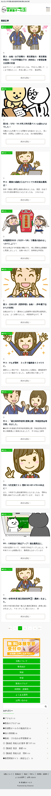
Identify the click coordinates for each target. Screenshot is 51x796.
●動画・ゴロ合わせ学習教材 (17, 738)
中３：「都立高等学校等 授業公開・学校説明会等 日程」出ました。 (25, 423)
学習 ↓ (32, 774)
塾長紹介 (22, 666)
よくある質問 (21, 694)
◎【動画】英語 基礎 (14, 748)
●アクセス (9, 718)
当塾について (21, 661)
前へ (10, 628)
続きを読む (25, 78)
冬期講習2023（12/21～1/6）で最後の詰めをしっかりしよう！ (24, 242)
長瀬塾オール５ (26, 782)
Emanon (30, 786)
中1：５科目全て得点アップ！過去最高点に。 (23, 543)
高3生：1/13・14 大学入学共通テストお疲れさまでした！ (25, 125)
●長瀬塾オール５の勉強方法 (17, 728)
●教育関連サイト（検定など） (18, 758)
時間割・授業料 (21, 689)
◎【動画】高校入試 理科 (16, 753)
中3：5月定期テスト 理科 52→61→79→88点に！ (23, 487)
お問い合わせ (21, 700)
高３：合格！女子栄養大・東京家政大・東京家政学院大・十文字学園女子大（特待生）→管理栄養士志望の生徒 (25, 59)
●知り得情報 (10, 733)
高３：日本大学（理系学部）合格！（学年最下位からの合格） (25, 306)
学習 (22, 678)
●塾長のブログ (7, 27)
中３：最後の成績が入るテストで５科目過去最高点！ (25, 183)
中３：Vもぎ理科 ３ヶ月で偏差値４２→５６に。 (23, 364)
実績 (22, 672)
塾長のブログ (21, 683)
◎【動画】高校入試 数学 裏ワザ (19, 743)
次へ (39, 628)
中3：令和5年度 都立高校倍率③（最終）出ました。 (25, 600)
